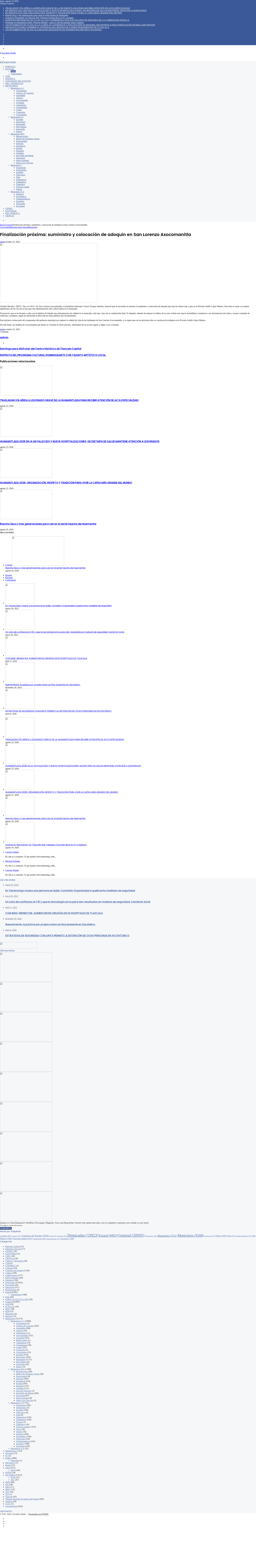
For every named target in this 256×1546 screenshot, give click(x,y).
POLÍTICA (10, 79)
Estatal (108, 1235)
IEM (7, 1311)
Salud (231, 1236)
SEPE (7, 1482)
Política (221, 1236)
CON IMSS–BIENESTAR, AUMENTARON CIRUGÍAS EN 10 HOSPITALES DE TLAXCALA (46, 658)
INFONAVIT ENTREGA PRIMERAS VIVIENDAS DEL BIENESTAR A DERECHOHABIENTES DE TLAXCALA (57, 27)
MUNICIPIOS (11, 86)
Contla (19, 110)
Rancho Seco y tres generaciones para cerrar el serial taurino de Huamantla (36, 15)
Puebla (8, 1465)
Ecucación (9, 1285)
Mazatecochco (22, 136)
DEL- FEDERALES (14, 83)
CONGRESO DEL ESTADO (18, 81)
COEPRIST (10, 1266)
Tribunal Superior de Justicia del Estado (22, 1499)
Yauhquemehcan (23, 199)
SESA (13, 1470)
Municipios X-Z (17, 192)
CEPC (8, 1256)
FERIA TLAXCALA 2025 (17, 1299)
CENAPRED (11, 1254)
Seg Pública (10, 1475)
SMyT (8, 1489)
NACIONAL (11, 211)
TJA (7, 1494)
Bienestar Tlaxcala (13, 1249)
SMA (7, 1487)
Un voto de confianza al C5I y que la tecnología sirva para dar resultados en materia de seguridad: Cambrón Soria (64, 632)
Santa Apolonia (22, 160)
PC (6, 1456)
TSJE (7, 76)
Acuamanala (21, 91)
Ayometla (20, 103)
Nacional (9, 1453)
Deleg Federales (12, 1278)
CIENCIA (9, 216)
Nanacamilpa (21, 141)
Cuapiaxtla (20, 112)
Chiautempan (21, 107)
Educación (9, 1287)
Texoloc (19, 1422)
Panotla (19, 148)
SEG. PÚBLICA (12, 213)
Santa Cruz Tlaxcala (24, 163)
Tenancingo (21, 168)
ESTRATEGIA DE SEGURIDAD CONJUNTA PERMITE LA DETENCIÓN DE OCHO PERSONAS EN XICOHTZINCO (58, 711)
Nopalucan (20, 146)
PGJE (13, 1477)
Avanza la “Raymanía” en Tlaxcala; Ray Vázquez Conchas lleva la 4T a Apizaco (39, 18)
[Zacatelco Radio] (8, 53)
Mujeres (8, 1316)
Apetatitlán (20, 95)
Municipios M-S (17, 134)
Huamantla (20, 124)
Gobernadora (16, 74)
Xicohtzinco (21, 196)
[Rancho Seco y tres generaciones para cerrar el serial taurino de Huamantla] (26, 518)
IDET (7, 1309)
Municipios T (16, 165)
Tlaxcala (9, 1496)
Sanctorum (20, 158)
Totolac (19, 189)
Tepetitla (19, 172)
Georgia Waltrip (12, 852)
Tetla (18, 177)
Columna (9, 1268)
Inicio (2, 225)
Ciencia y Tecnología (14, 1261)
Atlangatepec (21, 1333)
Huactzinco (21, 122)
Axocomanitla (22, 100)
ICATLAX (10, 1306)
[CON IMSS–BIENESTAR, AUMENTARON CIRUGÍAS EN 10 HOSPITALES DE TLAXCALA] (20, 655)
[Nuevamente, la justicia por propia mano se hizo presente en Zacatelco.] (20, 682)
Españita (19, 119)
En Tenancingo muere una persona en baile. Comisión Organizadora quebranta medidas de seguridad (58, 605)
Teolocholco (21, 170)
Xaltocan (20, 194)
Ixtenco (19, 131)
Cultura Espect (11, 1275)
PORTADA (10, 66)
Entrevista (15, 1460)
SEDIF (8, 1472)
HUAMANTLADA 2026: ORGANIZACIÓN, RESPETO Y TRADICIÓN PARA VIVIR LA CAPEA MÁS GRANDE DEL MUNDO (63, 13)
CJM (7, 1263)
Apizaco (19, 98)
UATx (8, 1504)
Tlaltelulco (20, 184)
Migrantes (9, 1314)
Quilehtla (20, 153)
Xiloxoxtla (20, 204)
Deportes (62, 1236)
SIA (7, 1484)
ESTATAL (10, 69)
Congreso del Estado (35, 1235)
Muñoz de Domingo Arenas (27, 139)
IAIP (7, 1304)
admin (2, 242)
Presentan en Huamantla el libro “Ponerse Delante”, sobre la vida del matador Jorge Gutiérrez (44, 22)
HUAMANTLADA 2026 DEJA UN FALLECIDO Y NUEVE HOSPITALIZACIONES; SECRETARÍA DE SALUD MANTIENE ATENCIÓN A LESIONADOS (76, 10)
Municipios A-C (17, 88)
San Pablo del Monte (25, 155)
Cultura (8, 1273)
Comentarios (10, 580)
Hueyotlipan (21, 127)
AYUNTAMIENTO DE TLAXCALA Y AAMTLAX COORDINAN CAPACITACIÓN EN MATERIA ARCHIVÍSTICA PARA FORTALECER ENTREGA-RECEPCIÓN (80, 25)
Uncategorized (39, 1239)
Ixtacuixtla (20, 129)
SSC (13, 1480)
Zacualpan (20, 206)
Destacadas (16, 227)
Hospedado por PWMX (38, 1514)
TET (7, 1492)
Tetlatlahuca (21, 182)
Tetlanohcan (21, 180)
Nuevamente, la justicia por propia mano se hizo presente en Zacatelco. (42, 684)
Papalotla (20, 151)
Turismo (8, 1501)
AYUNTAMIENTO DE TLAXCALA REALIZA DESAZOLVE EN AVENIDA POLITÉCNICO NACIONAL (53, 30)
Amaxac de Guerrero (25, 93)
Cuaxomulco (21, 115)
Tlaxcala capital (22, 187)
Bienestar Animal (12, 1246)
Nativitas (19, 143)
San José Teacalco (23, 1391)
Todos (13, 71)
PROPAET (10, 1463)
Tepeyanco (20, 175)
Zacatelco (20, 201)
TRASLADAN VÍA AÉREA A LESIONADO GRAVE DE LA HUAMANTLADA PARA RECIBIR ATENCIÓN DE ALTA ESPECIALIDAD (67, 8)
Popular (8, 575)
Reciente (9, 577)
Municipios (32, 227)
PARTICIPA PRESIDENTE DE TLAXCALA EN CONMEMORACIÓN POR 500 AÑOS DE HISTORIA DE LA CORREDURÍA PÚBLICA (67, 20)
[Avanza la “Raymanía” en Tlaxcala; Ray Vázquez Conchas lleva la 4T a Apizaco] (20, 842)
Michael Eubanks (12, 861)
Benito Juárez (21, 1340)
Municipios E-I (17, 117)
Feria (7, 1297)
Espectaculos (10, 1290)
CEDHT (9, 208)
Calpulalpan (21, 105)
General (8, 225)
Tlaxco (19, 1429)
